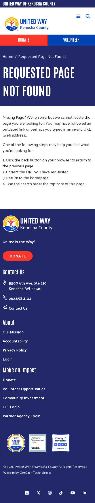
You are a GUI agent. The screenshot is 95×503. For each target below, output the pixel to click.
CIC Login (11, 406)
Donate (23, 39)
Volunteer (71, 39)
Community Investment (23, 397)
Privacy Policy (15, 349)
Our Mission (13, 331)
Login (8, 358)
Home (8, 56)
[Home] (7, 10)
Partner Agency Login (21, 415)
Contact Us (18, 308)
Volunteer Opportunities (24, 388)
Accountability (15, 340)
